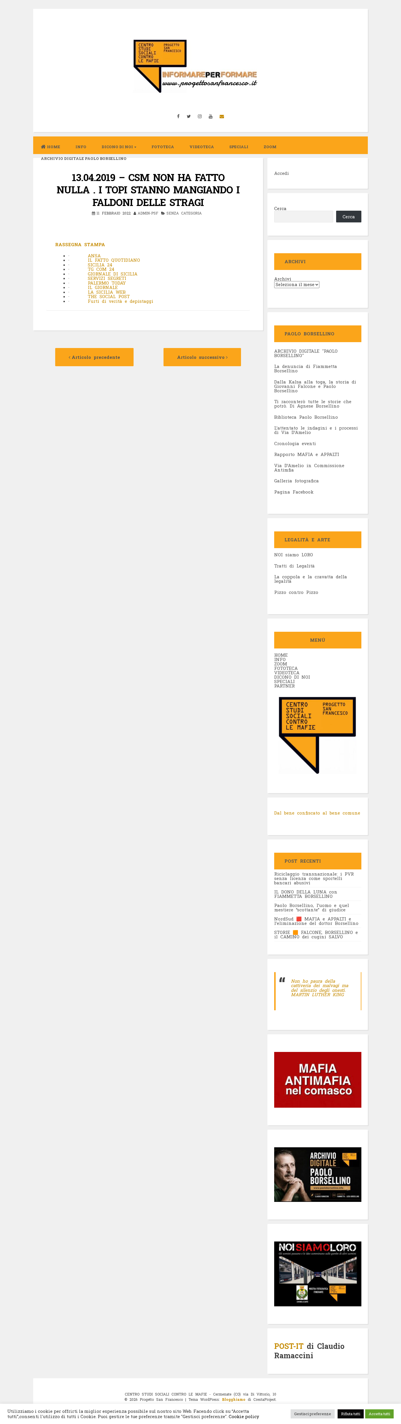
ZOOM (270, 146)
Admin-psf (148, 213)
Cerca (280, 208)
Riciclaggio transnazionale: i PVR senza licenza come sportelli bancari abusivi (314, 878)
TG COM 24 (101, 269)
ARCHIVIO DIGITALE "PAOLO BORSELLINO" (306, 353)
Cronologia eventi (295, 443)
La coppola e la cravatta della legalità (310, 579)
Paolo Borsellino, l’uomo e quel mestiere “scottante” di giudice (311, 907)
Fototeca (162, 146)
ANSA (94, 256)
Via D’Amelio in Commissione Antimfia (309, 467)
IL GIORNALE (103, 287)
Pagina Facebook (294, 492)
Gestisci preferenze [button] (312, 1413)
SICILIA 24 (100, 265)
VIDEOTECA (201, 146)
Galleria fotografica (296, 481)
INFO (80, 146)
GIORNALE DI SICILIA (112, 274)
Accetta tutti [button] (379, 1413)
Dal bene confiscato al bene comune (317, 813)
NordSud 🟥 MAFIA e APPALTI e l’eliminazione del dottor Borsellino (316, 921)
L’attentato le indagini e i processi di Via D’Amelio (316, 430)
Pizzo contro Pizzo (296, 592)
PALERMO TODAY (107, 283)
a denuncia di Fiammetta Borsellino (305, 368)
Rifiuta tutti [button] (350, 1413)
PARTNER (284, 686)
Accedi (281, 173)
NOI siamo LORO (293, 555)
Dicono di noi (117, 146)
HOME (281, 655)
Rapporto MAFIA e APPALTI (306, 454)
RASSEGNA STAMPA (80, 244)
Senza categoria (184, 213)
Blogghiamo (233, 1399)
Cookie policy (243, 1416)
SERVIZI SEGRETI (108, 278)
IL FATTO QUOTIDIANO (114, 260)
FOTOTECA (286, 668)
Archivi (282, 279)
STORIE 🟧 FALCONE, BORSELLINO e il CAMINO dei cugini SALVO (316, 934)
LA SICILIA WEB (107, 292)
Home (53, 146)
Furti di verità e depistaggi (120, 301)
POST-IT (289, 1346)
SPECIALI (284, 681)
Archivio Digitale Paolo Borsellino (84, 158)
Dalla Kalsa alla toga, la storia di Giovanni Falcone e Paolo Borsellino (315, 386)
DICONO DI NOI (292, 677)
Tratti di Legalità (294, 566)
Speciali (238, 146)
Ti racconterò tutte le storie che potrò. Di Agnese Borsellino (312, 403)
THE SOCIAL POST (109, 296)
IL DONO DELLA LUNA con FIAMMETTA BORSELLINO (305, 894)
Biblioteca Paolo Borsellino (306, 417)
